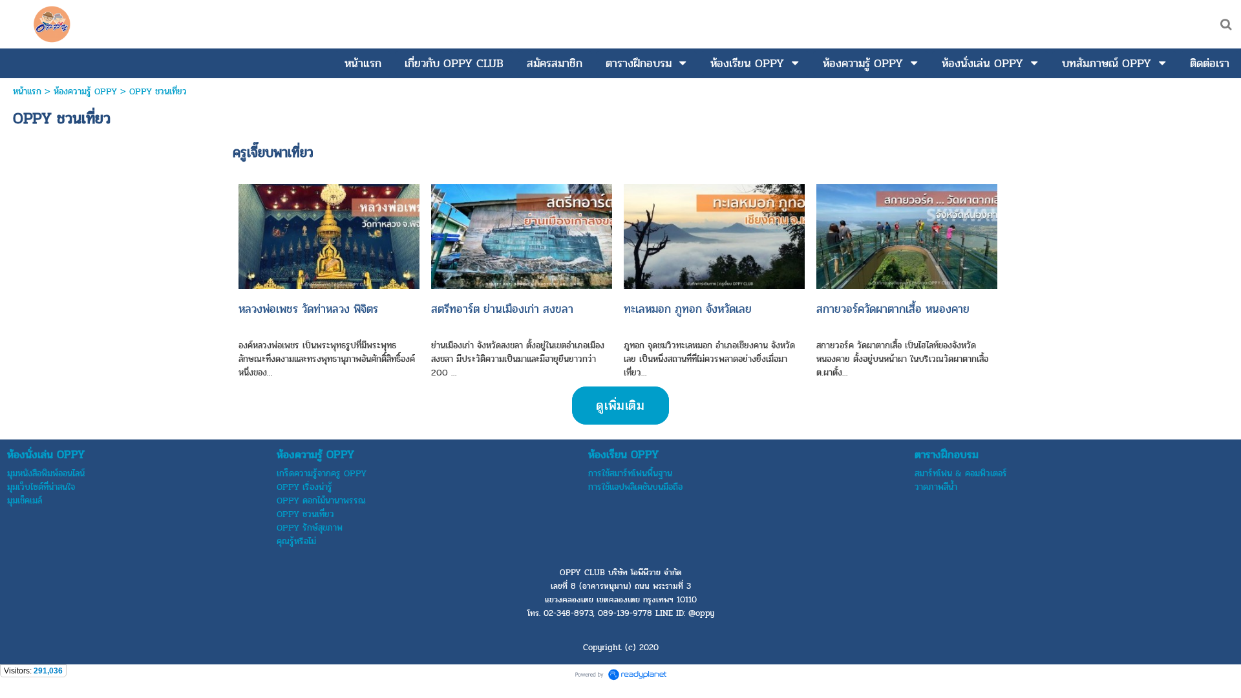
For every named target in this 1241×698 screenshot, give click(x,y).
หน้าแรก (27, 91)
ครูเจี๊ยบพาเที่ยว (273, 152)
